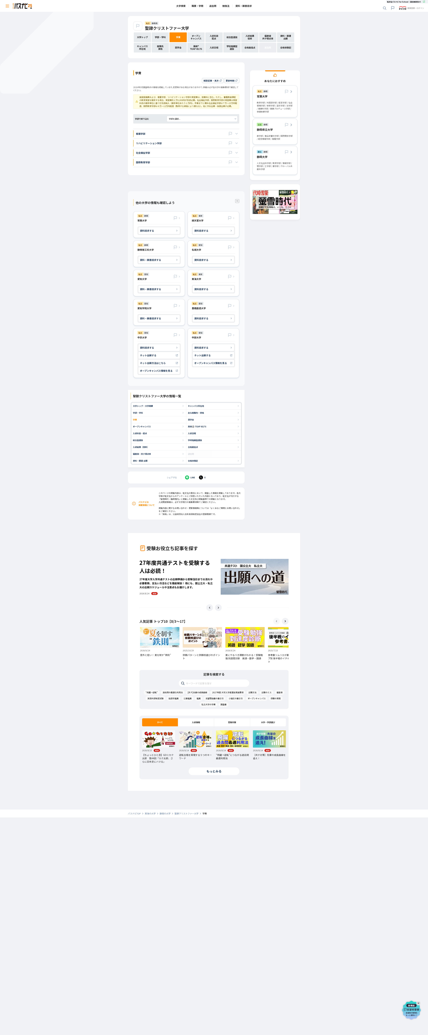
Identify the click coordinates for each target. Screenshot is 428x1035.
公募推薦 (188, 698)
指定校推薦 (174, 698)
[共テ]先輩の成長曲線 (197, 692)
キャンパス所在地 (196, 405)
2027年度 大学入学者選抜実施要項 (227, 692)
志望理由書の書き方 (215, 698)
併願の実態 (276, 698)
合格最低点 (193, 447)
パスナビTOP (134, 813)
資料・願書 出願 (140, 460)
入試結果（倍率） (141, 447)
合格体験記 (193, 460)
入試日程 (192, 433)
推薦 (199, 698)
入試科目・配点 (140, 433)
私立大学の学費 (208, 704)
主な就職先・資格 (196, 412)
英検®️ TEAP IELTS (197, 426)
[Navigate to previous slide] (209, 607)
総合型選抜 (138, 440)
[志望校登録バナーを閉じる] (419, 1002)
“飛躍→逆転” (152, 692)
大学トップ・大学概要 (143, 405)
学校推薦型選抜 (195, 440)
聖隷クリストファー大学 (167, 28)
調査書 (224, 704)
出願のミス (266, 692)
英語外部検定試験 (155, 698)
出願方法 (252, 692)
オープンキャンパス (142, 426)
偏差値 (280, 692)
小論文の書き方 (236, 698)
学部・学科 (138, 412)
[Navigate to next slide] (218, 607)
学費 (135, 419)
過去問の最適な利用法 (173, 692)
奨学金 (191, 419)
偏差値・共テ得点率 (142, 453)
